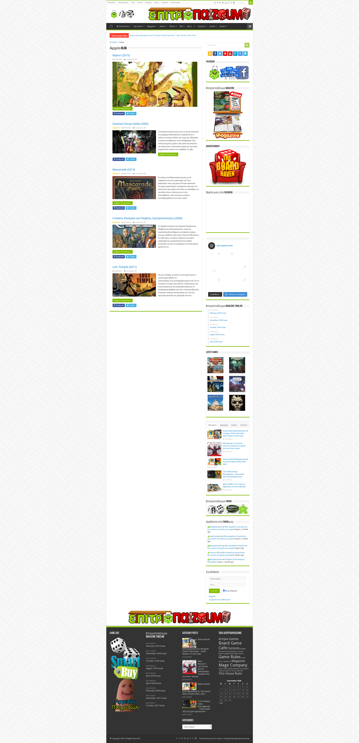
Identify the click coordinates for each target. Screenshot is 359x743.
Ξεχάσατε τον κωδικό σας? (219, 600)
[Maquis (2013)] (215, 384)
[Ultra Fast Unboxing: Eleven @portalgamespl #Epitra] (214, 271)
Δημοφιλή (224, 425)
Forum (139, 3)
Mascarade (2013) (123, 169)
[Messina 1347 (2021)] (215, 365)
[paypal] (234, 2)
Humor (221, 661)
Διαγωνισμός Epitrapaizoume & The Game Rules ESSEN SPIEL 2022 (235, 461)
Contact (222, 26)
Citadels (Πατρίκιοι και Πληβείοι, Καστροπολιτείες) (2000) (147, 218)
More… (190, 26)
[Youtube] (226, 2)
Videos (162, 26)
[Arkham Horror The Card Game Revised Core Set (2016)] (237, 365)
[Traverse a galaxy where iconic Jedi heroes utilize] (241, 284)
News (221, 669)
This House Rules (230, 673)
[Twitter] (220, 2)
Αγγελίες (148, 3)
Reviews (236, 669)
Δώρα (156, 3)
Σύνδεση (165, 3)
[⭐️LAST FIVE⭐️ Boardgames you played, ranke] (241, 258)
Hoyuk (243, 658)
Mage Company (233, 665)
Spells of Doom (230, 671)
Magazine (151, 26)
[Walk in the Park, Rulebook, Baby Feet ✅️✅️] (227, 284)
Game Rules (230, 656)
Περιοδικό (111, 3)
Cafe (132, 3)
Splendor (240, 671)
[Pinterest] (223, 2)
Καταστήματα (123, 3)
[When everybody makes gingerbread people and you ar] (214, 258)
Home (111, 26)
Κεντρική (113, 42)
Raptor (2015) (121, 55)
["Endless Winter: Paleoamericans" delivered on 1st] (227, 271)
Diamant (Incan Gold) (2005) (130, 123)
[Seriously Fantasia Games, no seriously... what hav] (227, 258)
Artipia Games (229, 639)
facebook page (224, 653)
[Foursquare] (228, 2)
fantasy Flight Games (236, 653)
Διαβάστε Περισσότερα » (122, 109)
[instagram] (231, 2)
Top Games (138, 26)
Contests (233, 648)
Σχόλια (234, 425)
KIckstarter (227, 661)
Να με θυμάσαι (231, 591)
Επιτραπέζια (124, 26)
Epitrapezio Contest (236, 651)
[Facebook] (217, 2)
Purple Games (228, 669)
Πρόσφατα (212, 425)
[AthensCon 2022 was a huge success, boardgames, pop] (214, 284)
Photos (172, 26)
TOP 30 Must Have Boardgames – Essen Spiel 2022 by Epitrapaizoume (233, 474)
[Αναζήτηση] (251, 2)
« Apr (221, 703)
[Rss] (215, 2)
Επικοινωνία (175, 3)
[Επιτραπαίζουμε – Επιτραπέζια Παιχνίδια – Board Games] (121, 13)
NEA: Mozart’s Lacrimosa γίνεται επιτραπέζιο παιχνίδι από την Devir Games (158, 35)
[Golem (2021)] (237, 403)
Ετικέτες (244, 425)
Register (212, 596)
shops (242, 669)
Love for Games (216, 738)
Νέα (181, 26)
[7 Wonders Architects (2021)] (215, 403)
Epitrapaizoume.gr (242, 738)
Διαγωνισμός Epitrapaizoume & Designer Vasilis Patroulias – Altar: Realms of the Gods (235, 433)
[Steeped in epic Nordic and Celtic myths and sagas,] (241, 271)
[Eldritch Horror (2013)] (237, 384)
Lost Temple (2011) (124, 267)
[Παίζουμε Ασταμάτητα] (199, 14)
